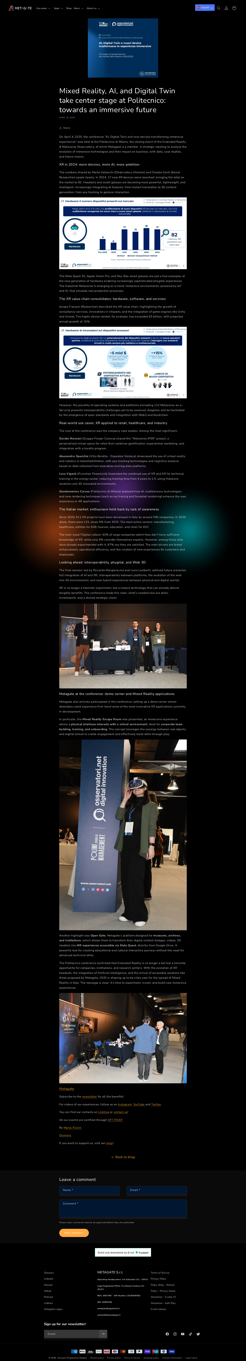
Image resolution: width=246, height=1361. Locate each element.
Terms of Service (160, 1272)
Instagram (125, 1104)
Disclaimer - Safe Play (163, 1303)
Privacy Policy (158, 1278)
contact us (121, 1112)
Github (48, 1291)
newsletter (89, 1096)
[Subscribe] (103, 1334)
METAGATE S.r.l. (110, 1272)
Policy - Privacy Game (163, 1291)
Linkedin (48, 1278)
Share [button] (66, 128)
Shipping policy (151, 1357)
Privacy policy (114, 1357)
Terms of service (132, 1357)
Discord (48, 1285)
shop (109, 1143)
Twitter (156, 1104)
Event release (158, 1309)
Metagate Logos (53, 1309)
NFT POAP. (115, 1120)
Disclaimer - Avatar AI (163, 1297)
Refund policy (97, 1357)
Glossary (65, 1135)
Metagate (66, 1088)
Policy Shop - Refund (163, 1285)
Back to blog (125, 1157)
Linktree (103, 1112)
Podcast (48, 1297)
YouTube (139, 1104)
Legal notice (191, 1357)
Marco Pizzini (72, 1128)
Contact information (172, 1357)
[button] (44, 8)
